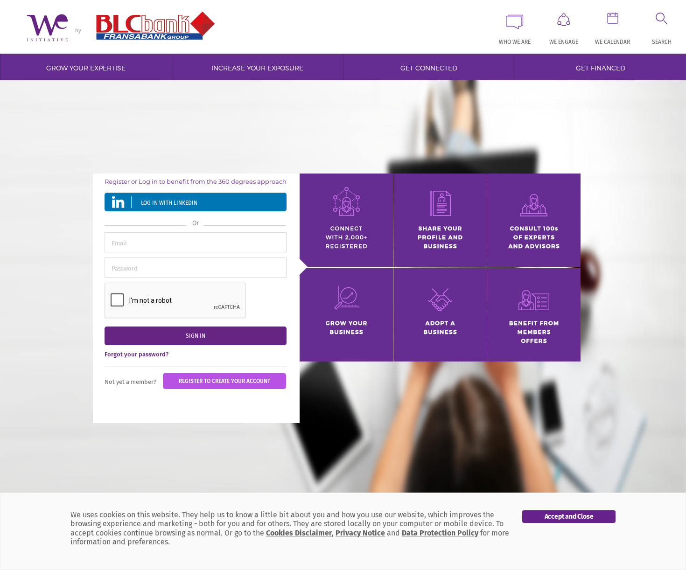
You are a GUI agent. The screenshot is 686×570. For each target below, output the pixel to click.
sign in (195, 336)
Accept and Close (569, 517)
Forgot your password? (136, 354)
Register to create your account (224, 381)
